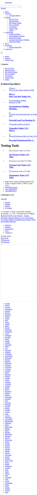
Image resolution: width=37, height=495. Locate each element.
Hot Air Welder (14, 25)
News (7, 43)
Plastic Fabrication (15, 38)
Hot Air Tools (13, 19)
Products (8, 17)
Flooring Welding (14, 42)
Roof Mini (4, 218)
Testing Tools (13, 28)
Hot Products (18, 216)
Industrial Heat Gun (14, 218)
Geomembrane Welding (16, 36)
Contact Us (8, 49)
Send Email (4, 238)
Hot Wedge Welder (15, 23)
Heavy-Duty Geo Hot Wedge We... (20, 95)
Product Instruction (15, 47)
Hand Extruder (14, 21)
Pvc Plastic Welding (7, 220)
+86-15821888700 (11, 189)
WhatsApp (5, 240)
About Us (8, 14)
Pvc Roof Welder (27, 218)
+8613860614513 (11, 191)
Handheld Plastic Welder (23, 220)
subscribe (4, 199)
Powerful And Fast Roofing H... (22, 120)
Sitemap (26, 216)
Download (8, 45)
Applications (9, 32)
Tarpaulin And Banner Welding (19, 40)
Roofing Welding (14, 34)
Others (11, 30)
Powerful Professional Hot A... (22, 140)
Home (7, 12)
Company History (15, 15)
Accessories (13, 27)
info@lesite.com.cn (11, 187)
